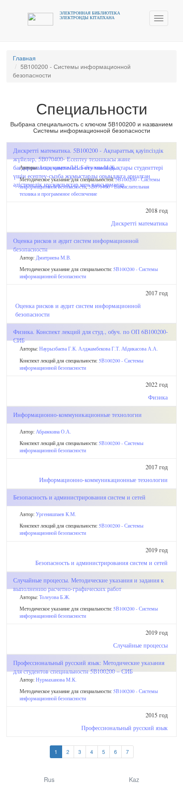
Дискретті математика (139, 223)
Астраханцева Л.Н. (59, 167)
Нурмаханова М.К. (56, 679)
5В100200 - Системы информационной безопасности (81, 364)
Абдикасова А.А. (139, 348)
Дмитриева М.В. (53, 257)
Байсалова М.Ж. (98, 167)
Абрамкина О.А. (53, 431)
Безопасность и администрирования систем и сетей (101, 563)
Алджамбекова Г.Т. (99, 348)
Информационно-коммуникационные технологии (103, 480)
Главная (24, 58)
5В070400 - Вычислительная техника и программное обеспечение (84, 190)
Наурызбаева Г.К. (58, 348)
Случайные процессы (140, 645)
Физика (158, 397)
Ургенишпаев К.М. (56, 514)
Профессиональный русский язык (124, 728)
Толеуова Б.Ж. (54, 597)
